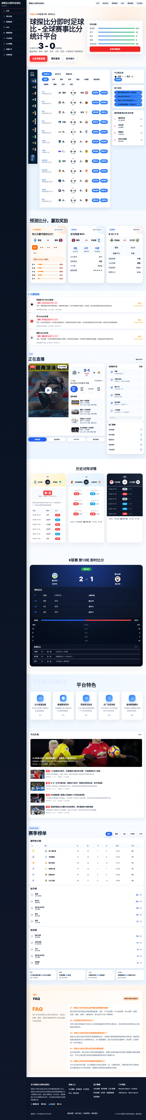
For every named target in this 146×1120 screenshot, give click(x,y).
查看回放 (95, 92)
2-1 (34, 247)
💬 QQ (59, 1104)
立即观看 (118, 79)
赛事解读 (114, 3)
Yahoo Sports (133, 1093)
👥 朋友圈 (51, 1104)
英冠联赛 (97, 1097)
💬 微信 (43, 1104)
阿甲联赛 (97, 1093)
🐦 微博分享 (35, 1104)
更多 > (136, 647)
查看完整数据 (115, 49)
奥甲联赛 (104, 1089)
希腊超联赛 (110, 1093)
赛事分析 (104, 112)
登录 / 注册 (33, 158)
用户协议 (79, 1113)
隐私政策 (70, 1113)
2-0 (55, 247)
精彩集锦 (55, 58)
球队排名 (105, 3)
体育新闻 (79, 1089)
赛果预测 (130, 3)
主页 (97, 3)
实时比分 (58, 74)
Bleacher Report (124, 1089)
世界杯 (103, 1093)
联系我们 (95, 1113)
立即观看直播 (38, 58)
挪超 (116, 834)
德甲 (108, 834)
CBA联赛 (97, 1089)
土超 (124, 834)
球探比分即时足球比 (11, 3)
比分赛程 (72, 1089)
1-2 (48, 247)
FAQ (122, 3)
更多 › (140, 734)
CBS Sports (123, 1093)
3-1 (34, 253)
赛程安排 (69, 74)
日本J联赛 (111, 1089)
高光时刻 (104, 92)
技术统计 (70, 58)
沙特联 (132, 834)
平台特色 (139, 3)
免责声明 (87, 1113)
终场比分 (47, 74)
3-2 (41, 247)
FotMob (134, 1089)
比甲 (140, 834)
